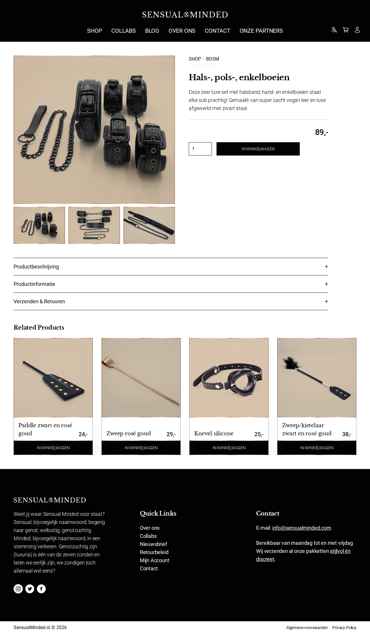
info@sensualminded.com (301, 528)
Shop (195, 59)
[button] (141, 448)
